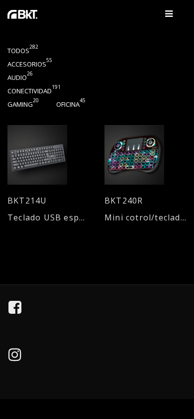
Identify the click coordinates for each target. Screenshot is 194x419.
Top (179, 366)
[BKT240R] (145, 155)
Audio (20, 77)
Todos (22, 50)
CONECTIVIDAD (34, 90)
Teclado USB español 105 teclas (48, 217)
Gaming (23, 104)
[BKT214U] (48, 155)
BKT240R (123, 201)
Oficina (71, 104)
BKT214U (27, 201)
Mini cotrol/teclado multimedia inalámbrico (145, 217)
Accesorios (29, 64)
